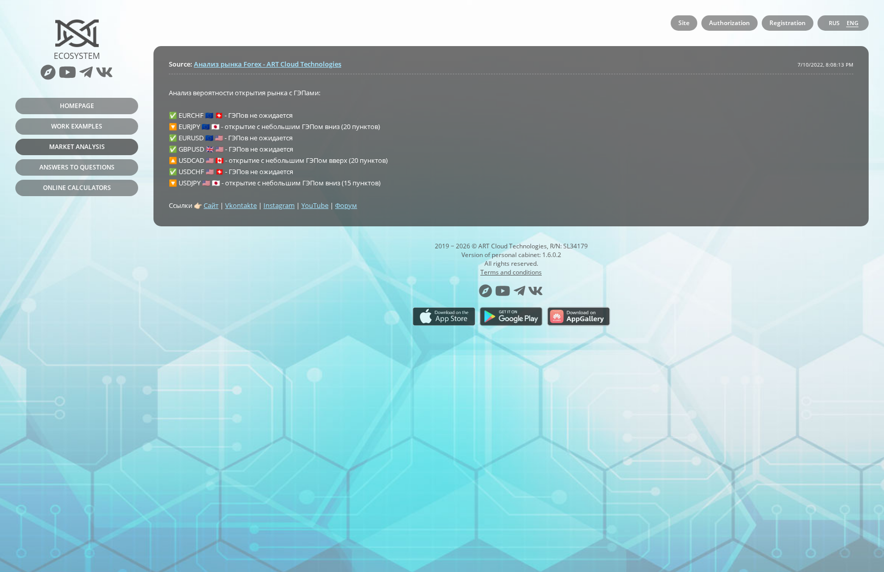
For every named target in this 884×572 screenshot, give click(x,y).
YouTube (314, 205)
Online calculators (77, 187)
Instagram (279, 205)
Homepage (77, 105)
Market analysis (77, 146)
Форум (346, 205)
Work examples (76, 126)
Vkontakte (241, 205)
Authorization (729, 22)
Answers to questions (77, 167)
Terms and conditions (511, 272)
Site (684, 22)
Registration (787, 22)
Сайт (211, 205)
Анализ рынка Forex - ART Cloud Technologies (267, 64)
